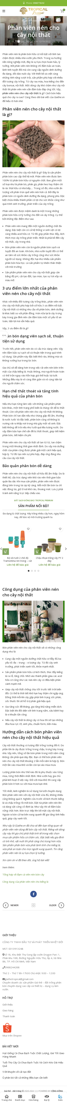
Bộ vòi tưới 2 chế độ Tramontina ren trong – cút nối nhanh (17, 560)
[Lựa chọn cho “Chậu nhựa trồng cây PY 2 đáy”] (37, 551)
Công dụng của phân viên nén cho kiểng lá (25, 881)
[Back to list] (33, 905)
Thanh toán (8, 1016)
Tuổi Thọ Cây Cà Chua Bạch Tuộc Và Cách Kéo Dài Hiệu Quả (32, 1064)
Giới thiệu (7, 1004)
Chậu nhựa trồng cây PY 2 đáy (49, 559)
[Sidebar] (4, 335)
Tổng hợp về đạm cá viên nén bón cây (23, 874)
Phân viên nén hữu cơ (33, 20)
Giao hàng (7, 1010)
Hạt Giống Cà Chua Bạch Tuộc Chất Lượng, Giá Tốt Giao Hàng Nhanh (33, 1054)
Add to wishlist (28, 529)
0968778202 (38, 3)
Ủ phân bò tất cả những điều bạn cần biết (25, 1077)
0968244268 (12, 967)
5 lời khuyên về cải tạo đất (16, 1071)
